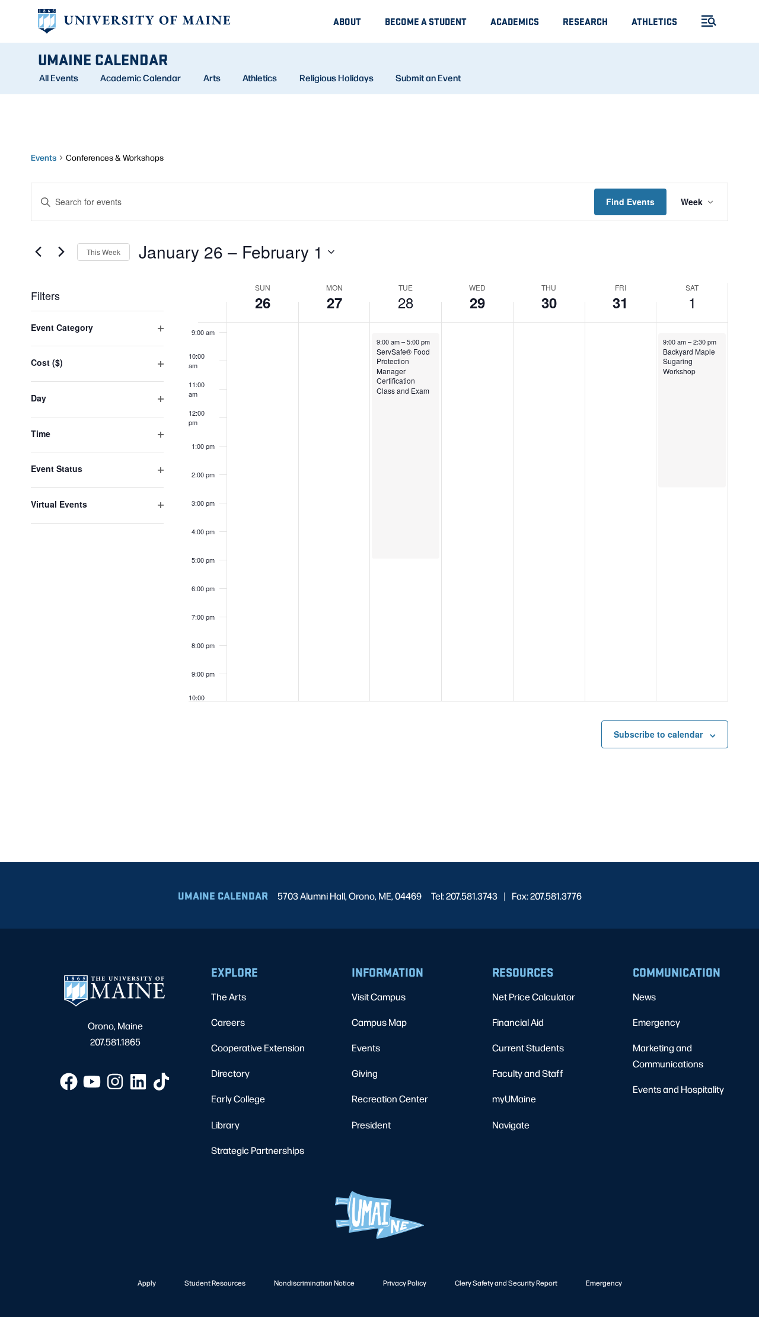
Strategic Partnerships (257, 1150)
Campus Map (379, 1022)
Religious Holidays (336, 78)
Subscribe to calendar (658, 734)
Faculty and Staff (527, 1073)
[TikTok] (161, 1081)
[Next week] (61, 252)
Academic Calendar (140, 78)
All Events (58, 78)
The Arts (228, 996)
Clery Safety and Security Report (506, 1282)
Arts (212, 78)
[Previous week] (38, 252)
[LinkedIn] (138, 1081)
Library (225, 1124)
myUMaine (514, 1098)
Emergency (656, 1022)
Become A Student (426, 21)
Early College (238, 1098)
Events (43, 157)
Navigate (511, 1124)
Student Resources (214, 1282)
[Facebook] (69, 1081)
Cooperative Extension (258, 1047)
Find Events (630, 202)
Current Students (528, 1047)
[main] (379, 478)
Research (585, 21)
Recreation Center (390, 1098)
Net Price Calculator (533, 996)
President (371, 1124)
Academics (514, 21)
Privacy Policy (404, 1282)
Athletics (654, 21)
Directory (230, 1073)
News (644, 996)
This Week (103, 252)
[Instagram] (115, 1081)
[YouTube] (92, 1081)
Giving (365, 1073)
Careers (228, 1022)
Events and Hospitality (678, 1089)
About (347, 21)
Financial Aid (518, 1022)
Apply (147, 1282)
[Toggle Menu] (704, 21)
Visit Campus (379, 996)
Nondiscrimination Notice (314, 1282)
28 (405, 302)
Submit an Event (428, 78)
